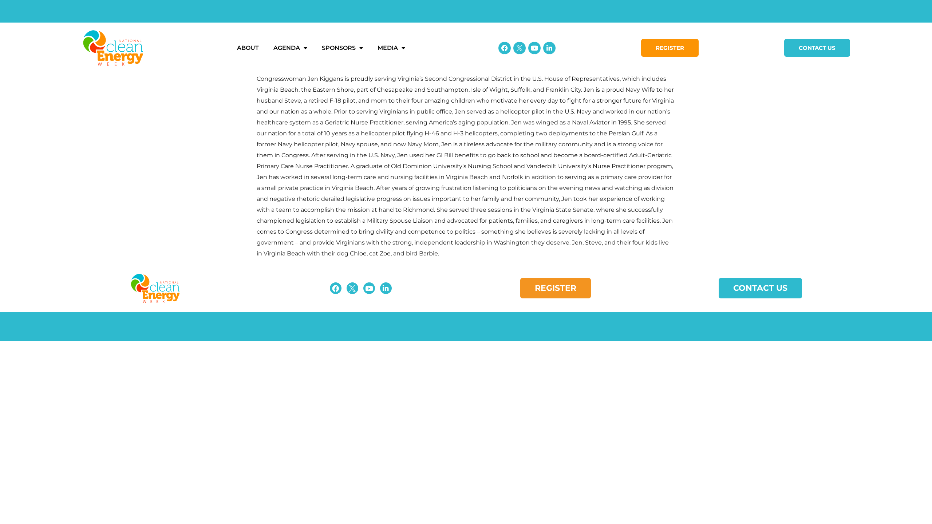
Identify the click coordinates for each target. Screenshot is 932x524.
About (248, 47)
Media (388, 47)
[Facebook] (504, 48)
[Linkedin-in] (549, 48)
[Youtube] (534, 48)
